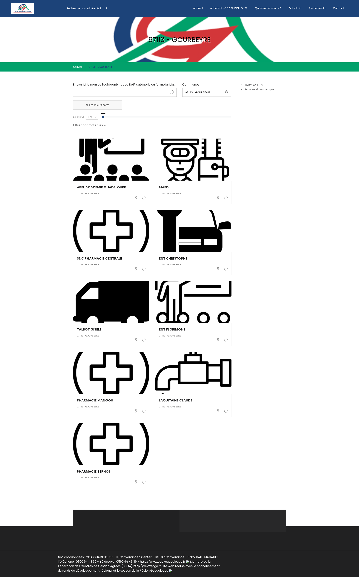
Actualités (295, 8)
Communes (190, 84)
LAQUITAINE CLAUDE (175, 400)
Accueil (198, 8)
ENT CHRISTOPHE (173, 258)
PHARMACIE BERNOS (94, 471)
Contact (338, 8)
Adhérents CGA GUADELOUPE (228, 8)
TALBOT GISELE (89, 329)
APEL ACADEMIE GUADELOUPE (101, 187)
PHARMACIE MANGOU (95, 400)
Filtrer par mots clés (88, 125)
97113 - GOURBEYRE (88, 193)
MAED (164, 187)
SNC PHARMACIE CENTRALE (99, 258)
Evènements (317, 8)
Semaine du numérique (259, 89)
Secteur (79, 117)
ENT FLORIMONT (172, 329)
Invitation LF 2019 (255, 85)
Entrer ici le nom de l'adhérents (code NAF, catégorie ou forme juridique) (125, 84)
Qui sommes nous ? (268, 8)
